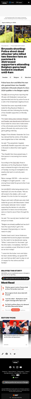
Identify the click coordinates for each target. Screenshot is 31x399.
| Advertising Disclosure (12, 18)
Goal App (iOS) (17, 373)
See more (15, 310)
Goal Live (25, 373)
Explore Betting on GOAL (9, 22)
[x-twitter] (13, 367)
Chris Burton (5, 45)
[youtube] (20, 367)
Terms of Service (12, 371)
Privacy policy (21, 371)
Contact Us (4, 371)
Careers (27, 371)
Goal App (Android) (8, 373)
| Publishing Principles (22, 18)
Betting (13, 375)
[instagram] (17, 367)
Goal (9, 388)
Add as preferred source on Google (16, 278)
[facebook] (10, 367)
